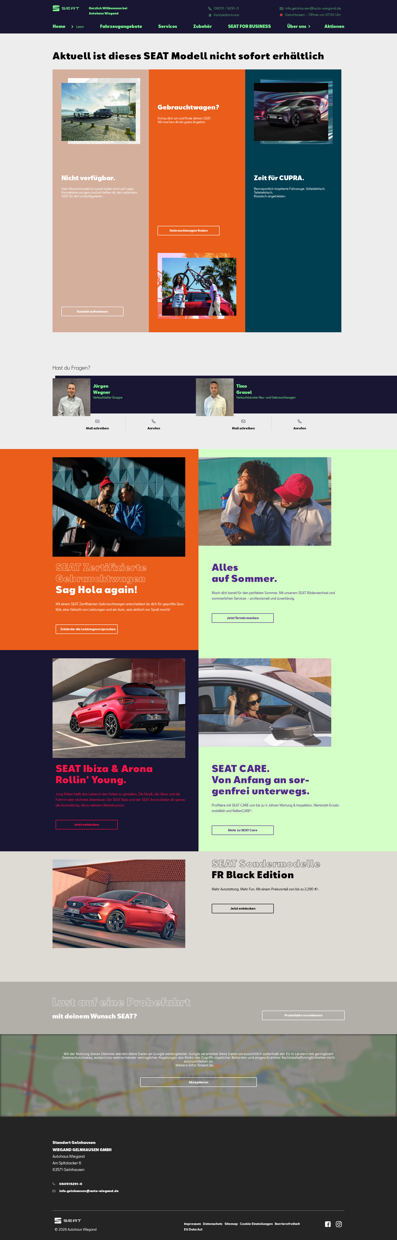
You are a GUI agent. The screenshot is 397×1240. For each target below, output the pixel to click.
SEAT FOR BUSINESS (249, 26)
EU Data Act (193, 1229)
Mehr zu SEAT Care (242, 830)
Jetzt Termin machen (243, 618)
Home (59, 26)
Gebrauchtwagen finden (189, 230)
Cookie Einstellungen (256, 1224)
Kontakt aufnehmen (92, 311)
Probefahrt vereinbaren (303, 1015)
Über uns (296, 26)
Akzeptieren (198, 1082)
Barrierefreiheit (287, 1224)
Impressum (192, 1224)
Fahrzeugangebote (121, 26)
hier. (217, 1065)
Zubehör (202, 26)
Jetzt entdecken (86, 824)
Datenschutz (212, 1224)
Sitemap (231, 1224)
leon (80, 27)
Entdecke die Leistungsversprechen (88, 629)
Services (167, 26)
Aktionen (334, 26)
